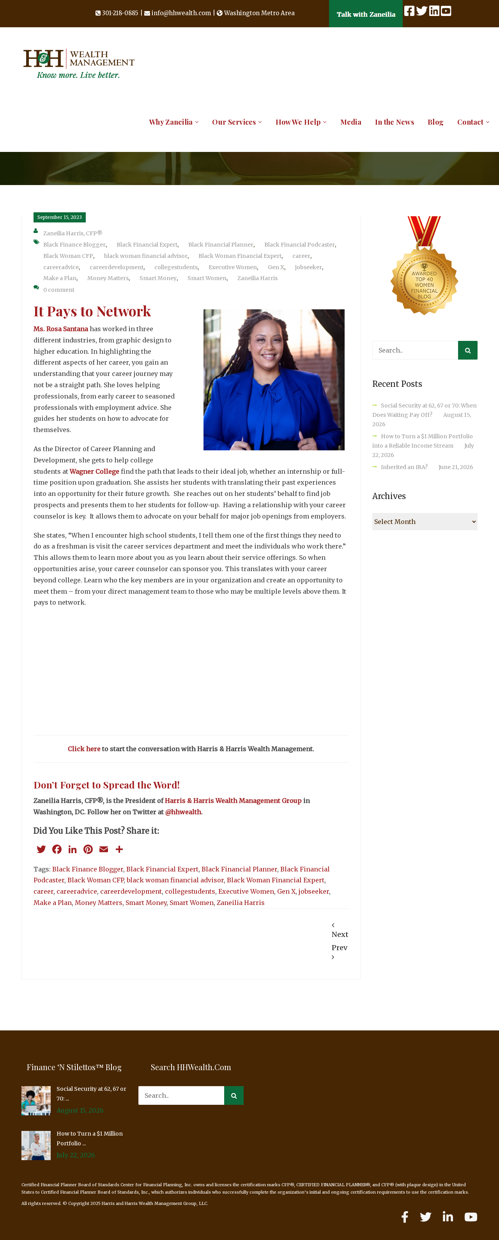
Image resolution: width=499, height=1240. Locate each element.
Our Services (234, 122)
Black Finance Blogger (74, 244)
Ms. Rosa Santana (62, 329)
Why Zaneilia (171, 122)
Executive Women (233, 267)
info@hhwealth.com (181, 13)
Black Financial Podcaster (299, 244)
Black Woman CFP (68, 255)
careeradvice (61, 267)
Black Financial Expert (147, 244)
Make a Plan (59, 278)
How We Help (298, 122)
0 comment (58, 289)
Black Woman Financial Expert (239, 255)
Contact (470, 122)
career (301, 255)
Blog (436, 122)
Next (340, 934)
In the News (394, 122)
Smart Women (207, 278)
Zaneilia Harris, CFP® (73, 233)
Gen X (276, 267)
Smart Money (158, 278)
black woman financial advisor (146, 255)
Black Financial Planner (220, 244)
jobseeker (308, 267)
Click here (84, 749)
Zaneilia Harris (257, 278)
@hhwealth (183, 812)
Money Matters (108, 278)
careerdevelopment (116, 267)
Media (350, 122)
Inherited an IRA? (404, 467)
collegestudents (176, 267)
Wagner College (95, 471)
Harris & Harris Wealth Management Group (233, 800)
